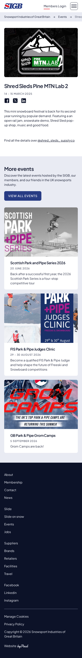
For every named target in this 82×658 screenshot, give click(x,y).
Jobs (7, 532)
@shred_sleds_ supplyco (56, 140)
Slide (8, 509)
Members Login (55, 6)
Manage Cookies (16, 616)
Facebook (11, 585)
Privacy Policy (14, 624)
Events (9, 524)
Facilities (10, 566)
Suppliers (11, 543)
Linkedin (10, 593)
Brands (9, 551)
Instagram (11, 600)
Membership (13, 482)
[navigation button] (74, 6)
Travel (8, 574)
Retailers (10, 558)
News (8, 498)
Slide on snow (14, 516)
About (8, 475)
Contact (10, 490)
